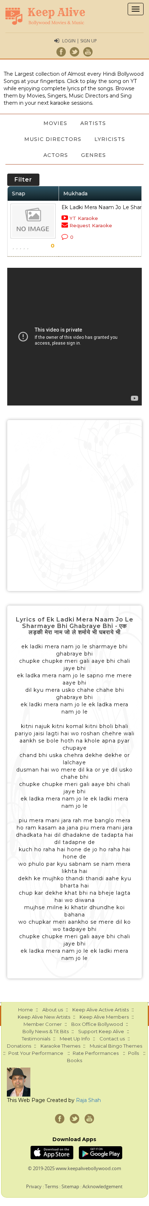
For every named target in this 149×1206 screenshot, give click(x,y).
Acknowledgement (102, 1186)
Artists (93, 123)
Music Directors (52, 139)
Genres (93, 155)
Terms (51, 1186)
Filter (23, 179)
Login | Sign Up (79, 41)
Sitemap (70, 1186)
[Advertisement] (74, 505)
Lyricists (109, 139)
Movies (55, 123)
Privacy (34, 1186)
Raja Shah (88, 1100)
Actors (55, 155)
